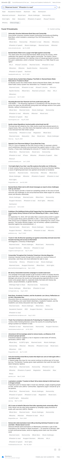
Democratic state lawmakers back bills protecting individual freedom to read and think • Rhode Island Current (31, 422)
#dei (13, 19)
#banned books (44, 45)
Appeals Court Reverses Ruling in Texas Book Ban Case (18, 142)
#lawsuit (12, 159)
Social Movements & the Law (20, 2)
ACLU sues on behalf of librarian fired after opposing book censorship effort (24, 404)
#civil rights (6, 19)
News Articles (57, 2)
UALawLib (5, 2)
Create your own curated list (45, 457)
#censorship (46, 15)
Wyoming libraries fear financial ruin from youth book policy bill (20, 100)
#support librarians (15, 200)
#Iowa (11, 374)
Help (58, 457)
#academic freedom (14, 11)
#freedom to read (35, 42)
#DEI (26, 309)
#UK (19, 349)
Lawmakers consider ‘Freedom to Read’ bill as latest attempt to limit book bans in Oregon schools (29, 380)
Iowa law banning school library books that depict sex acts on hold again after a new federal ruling (30, 356)
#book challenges (34, 15)
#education (21, 19)
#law (49, 91)
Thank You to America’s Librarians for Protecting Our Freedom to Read (23, 318)
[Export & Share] (59, 7)
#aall (3, 11)
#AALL (48, 306)
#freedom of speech (34, 19)
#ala (34, 11)
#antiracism (42, 11)
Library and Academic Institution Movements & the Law (41, 2)
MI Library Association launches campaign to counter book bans (21, 271)
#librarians (55, 42)
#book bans (22, 15)
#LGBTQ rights (24, 342)
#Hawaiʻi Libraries (21, 65)
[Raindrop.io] (2, 457)
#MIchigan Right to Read (17, 285)
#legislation (37, 133)
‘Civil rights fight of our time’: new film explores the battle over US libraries (24, 164)
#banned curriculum (8, 15)
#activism (27, 11)
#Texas (25, 155)
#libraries (47, 42)
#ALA (11, 65)
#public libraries (32, 68)
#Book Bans (13, 42)
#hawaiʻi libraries (49, 19)
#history (5, 22)
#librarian (54, 45)
